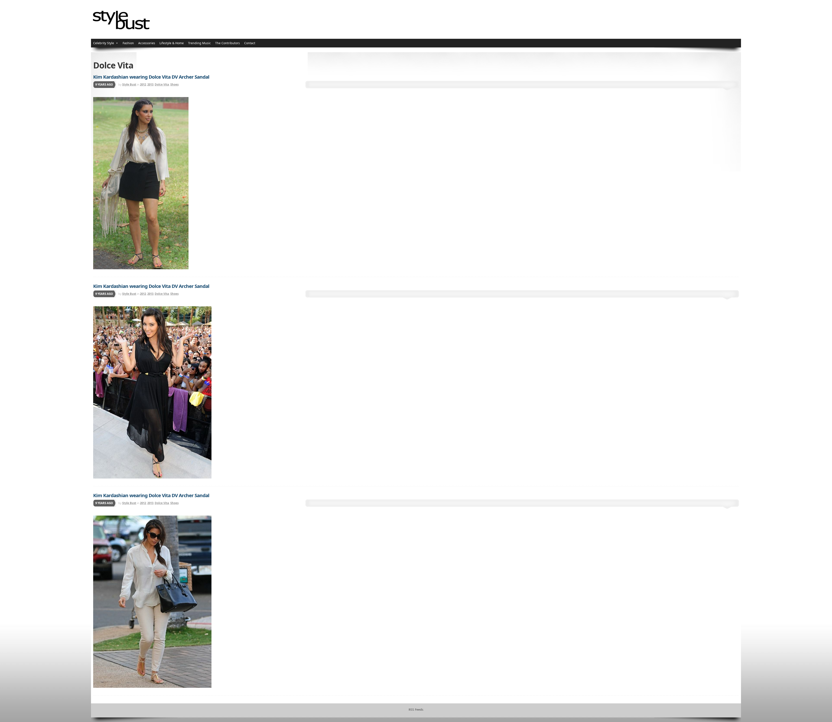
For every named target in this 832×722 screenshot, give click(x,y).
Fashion (128, 43)
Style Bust (129, 84)
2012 (143, 84)
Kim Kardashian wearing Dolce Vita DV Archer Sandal (151, 76)
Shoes (174, 84)
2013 (150, 84)
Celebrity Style (103, 43)
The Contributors (227, 43)
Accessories (146, 43)
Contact (249, 43)
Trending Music (199, 43)
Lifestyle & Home (171, 43)
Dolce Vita (162, 84)
